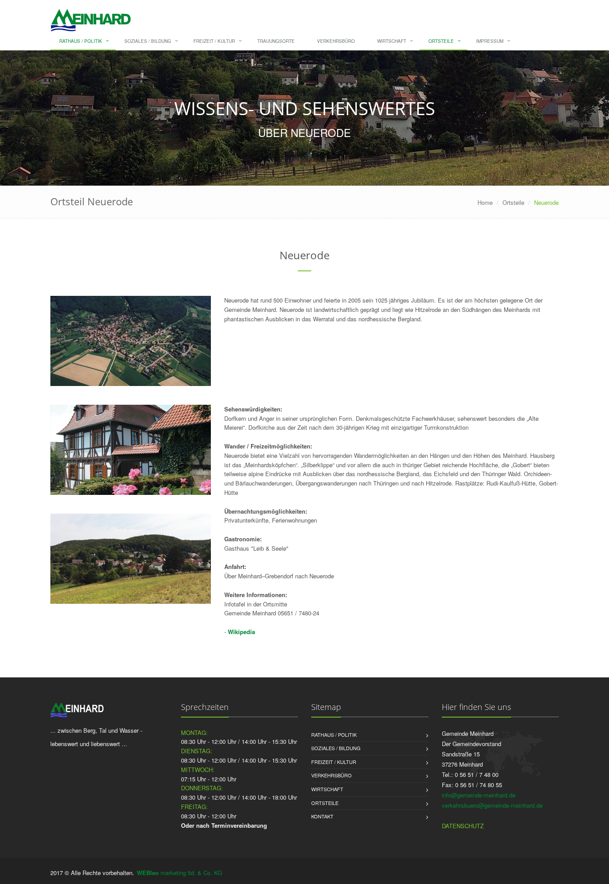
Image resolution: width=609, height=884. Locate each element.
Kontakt (322, 816)
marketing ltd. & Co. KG (179, 872)
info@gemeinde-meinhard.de (478, 795)
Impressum (489, 41)
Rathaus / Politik (80, 41)
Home (485, 202)
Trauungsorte (276, 41)
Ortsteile (441, 41)
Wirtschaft (391, 41)
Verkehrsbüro (336, 41)
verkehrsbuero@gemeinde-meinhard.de (492, 805)
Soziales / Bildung (147, 41)
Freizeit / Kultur (214, 41)
